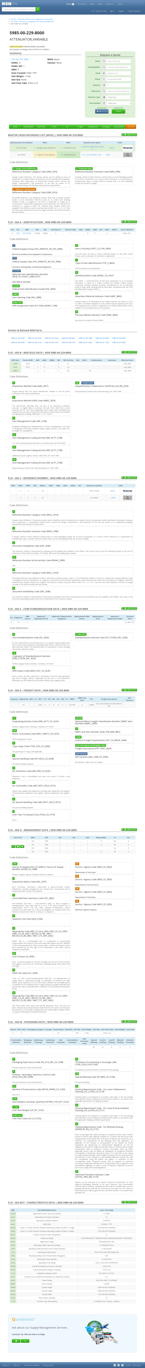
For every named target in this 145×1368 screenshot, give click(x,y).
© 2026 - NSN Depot (133, 1365)
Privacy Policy (48, 1365)
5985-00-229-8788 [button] (18, 342)
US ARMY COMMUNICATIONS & (92, 148)
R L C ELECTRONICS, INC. (92, 155)
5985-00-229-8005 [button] (119, 338)
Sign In (112, 11)
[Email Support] (125, 134)
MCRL (15, 127)
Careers (120, 4)
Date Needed (94, 103)
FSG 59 (14, 59)
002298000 (27, 233)
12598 (107, 155)
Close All (131, 127)
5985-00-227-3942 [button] (51, 338)
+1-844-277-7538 (100, 11)
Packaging (106, 127)
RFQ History (82, 4)
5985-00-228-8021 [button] (68, 338)
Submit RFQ (132, 135)
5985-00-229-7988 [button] (85, 338)
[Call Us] (123, 134)
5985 (18, 233)
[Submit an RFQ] (22, 846)
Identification (28, 127)
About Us (16, 1365)
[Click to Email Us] (18, 846)
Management (93, 127)
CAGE (54, 127)
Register (121, 11)
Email (98, 73)
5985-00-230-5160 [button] (34, 342)
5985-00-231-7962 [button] (102, 342)
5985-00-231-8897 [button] (119, 342)
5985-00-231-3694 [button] (85, 342)
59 (12, 233)
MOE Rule (41, 127)
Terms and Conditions (32, 1365)
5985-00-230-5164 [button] (51, 342)
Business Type (94, 97)
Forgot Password (133, 11)
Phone (97, 79)
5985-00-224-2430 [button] (18, 338)
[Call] (25, 1341)
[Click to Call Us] (13, 846)
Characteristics (119, 127)
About (100, 4)
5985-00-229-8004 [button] (102, 338)
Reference (96, 91)
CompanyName (94, 67)
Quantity (96, 85)
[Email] (16, 1341)
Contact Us (110, 4)
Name (97, 61)
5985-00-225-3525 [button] (34, 338)
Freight (80, 127)
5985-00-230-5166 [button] (68, 342)
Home (92, 4)
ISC (67, 127)
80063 (112, 148)
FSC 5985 (24, 59)
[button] (70, 4)
